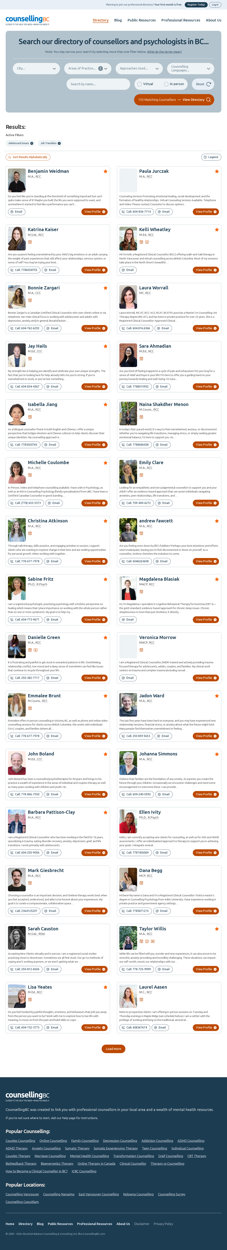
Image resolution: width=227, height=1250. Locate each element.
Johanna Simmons (158, 754)
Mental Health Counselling (89, 1156)
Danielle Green (44, 637)
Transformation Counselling (133, 1156)
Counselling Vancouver (22, 1194)
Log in (215, 4)
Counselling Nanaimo (58, 1194)
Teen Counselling (154, 1148)
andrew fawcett (156, 521)
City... (21, 68)
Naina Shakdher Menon (164, 404)
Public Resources (142, 20)
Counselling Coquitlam (22, 1202)
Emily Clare (151, 462)
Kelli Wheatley (155, 229)
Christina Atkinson (48, 521)
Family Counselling (85, 1141)
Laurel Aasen (153, 987)
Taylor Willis (152, 929)
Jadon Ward (151, 696)
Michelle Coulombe (48, 462)
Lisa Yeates (40, 987)
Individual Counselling (187, 1148)
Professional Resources (180, 20)
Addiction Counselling (157, 1141)
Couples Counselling (20, 1141)
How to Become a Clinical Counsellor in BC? (37, 1171)
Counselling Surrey (171, 1194)
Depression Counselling (120, 1141)
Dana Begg (150, 870)
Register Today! (196, 4)
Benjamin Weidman (48, 171)
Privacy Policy (163, 1224)
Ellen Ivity (150, 812)
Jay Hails (37, 346)
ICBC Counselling (84, 1171)
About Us (213, 20)
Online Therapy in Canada (96, 1164)
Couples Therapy (18, 1156)
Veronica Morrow (157, 637)
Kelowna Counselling (138, 1194)
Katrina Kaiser (43, 229)
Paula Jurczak (154, 171)
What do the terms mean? (164, 52)
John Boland (41, 754)
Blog (118, 20)
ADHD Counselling (191, 1141)
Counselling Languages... (180, 68)
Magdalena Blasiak (159, 579)
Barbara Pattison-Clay (51, 812)
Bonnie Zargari (44, 288)
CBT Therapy (196, 1156)
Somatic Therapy (77, 1148)
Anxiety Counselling (46, 1148)
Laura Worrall (153, 288)
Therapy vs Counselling (167, 1164)
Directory (101, 20)
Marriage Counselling (50, 1156)
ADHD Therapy (17, 1148)
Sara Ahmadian (155, 346)
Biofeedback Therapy (21, 1164)
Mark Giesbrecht (46, 870)
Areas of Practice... (84, 68)
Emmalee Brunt (44, 696)
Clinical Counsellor (133, 1164)
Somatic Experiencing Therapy (116, 1148)
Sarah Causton (43, 929)
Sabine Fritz (40, 579)
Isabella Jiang (42, 404)
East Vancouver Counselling (99, 1194)
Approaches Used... (134, 68)
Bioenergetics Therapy (57, 1164)
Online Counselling (53, 1141)
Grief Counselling (170, 1156)
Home (10, 1224)
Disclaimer (142, 1224)
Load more (113, 1049)
